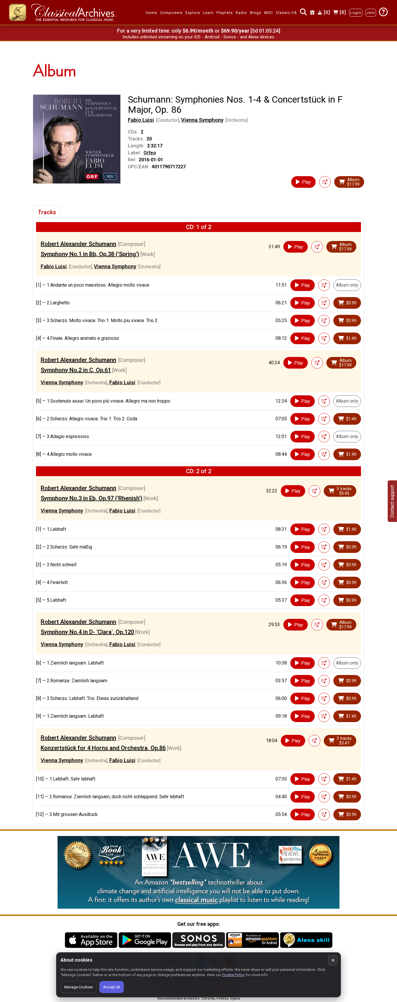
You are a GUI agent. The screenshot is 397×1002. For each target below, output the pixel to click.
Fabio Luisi (141, 120)
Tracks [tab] (47, 212)
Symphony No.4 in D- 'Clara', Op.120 (87, 631)
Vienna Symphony (202, 120)
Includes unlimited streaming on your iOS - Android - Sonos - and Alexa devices (198, 37)
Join (370, 12)
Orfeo (150, 153)
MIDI (268, 12)
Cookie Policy (233, 975)
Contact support (392, 501)
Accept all (111, 987)
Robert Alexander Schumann (78, 243)
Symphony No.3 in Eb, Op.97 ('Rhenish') (91, 498)
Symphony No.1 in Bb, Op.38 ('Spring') (90, 254)
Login (355, 12)
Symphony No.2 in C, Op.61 (76, 370)
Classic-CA (286, 12)
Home (151, 12)
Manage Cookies (78, 987)
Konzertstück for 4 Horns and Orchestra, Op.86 (103, 747)
